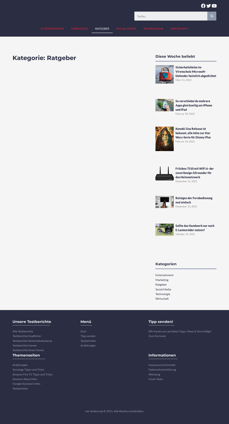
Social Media (126, 28)
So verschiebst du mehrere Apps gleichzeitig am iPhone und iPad (194, 105)
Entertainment (52, 28)
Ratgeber (102, 28)
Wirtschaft (179, 28)
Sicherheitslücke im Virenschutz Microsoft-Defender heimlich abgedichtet (196, 72)
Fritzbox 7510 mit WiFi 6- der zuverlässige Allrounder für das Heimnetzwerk (195, 173)
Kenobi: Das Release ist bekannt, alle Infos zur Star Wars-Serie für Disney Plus (193, 133)
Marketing (79, 28)
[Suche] (211, 16)
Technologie (153, 28)
